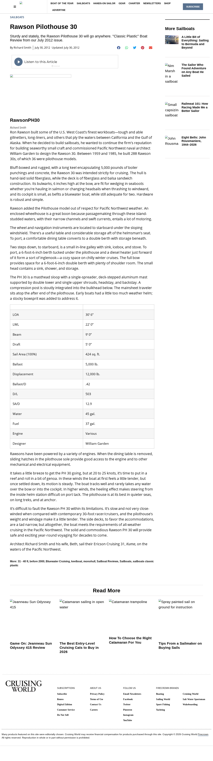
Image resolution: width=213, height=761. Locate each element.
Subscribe (62, 694)
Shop (167, 3)
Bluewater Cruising (58, 561)
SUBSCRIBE (193, 6)
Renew (60, 699)
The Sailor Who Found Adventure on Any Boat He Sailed (194, 70)
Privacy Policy (97, 694)
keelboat (76, 561)
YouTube (127, 720)
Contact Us (95, 704)
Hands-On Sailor (104, 3)
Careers (94, 710)
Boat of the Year (62, 3)
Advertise (58, 10)
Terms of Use (96, 699)
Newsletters (152, 3)
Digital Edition (64, 704)
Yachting (160, 710)
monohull (89, 561)
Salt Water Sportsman (194, 699)
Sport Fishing (163, 704)
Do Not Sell (63, 715)
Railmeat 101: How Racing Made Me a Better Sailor (195, 107)
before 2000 (37, 561)
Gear (122, 3)
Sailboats (83, 3)
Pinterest (127, 710)
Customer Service (66, 710)
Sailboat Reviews (107, 561)
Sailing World (163, 699)
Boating (160, 694)
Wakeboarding (190, 704)
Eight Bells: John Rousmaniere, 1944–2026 (194, 141)
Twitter (126, 704)
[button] (118, 48)
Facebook (128, 699)
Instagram (128, 715)
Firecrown (203, 734)
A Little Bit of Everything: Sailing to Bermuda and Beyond (195, 42)
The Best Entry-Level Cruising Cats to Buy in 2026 (79, 647)
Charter (134, 3)
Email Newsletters (132, 694)
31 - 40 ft (23, 561)
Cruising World (190, 694)
